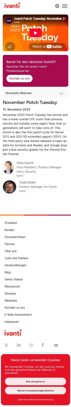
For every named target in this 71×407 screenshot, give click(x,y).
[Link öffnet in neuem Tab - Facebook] (43, 346)
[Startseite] (12, 6)
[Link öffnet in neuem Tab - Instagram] (31, 346)
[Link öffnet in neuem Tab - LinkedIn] (19, 346)
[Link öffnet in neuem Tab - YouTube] (56, 345)
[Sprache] (56, 6)
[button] (64, 6)
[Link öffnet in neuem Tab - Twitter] (6, 345)
